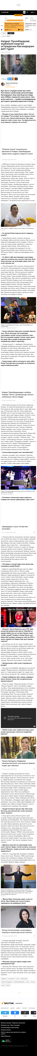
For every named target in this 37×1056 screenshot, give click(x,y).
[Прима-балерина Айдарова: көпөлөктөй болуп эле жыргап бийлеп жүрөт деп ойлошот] (18, 748)
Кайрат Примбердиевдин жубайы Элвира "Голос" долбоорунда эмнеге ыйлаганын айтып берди (17, 394)
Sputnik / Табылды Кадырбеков (9, 75)
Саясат (12, 1008)
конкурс (33, 982)
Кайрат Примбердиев (7, 982)
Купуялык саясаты (6, 1030)
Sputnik (4, 229)
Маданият (4, 978)
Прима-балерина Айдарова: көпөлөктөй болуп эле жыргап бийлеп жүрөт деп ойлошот (18, 763)
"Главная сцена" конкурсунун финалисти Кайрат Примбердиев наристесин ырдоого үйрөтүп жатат (17, 151)
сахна (3, 985)
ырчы (27, 982)
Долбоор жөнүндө (6, 1023)
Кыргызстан (11, 978)
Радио (18, 1008)
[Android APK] (6, 1041)
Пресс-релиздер (15, 1025)
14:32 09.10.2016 (5, 52)
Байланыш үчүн (5, 1025)
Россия (8, 985)
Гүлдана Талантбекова (19, 982)
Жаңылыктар (24, 978)
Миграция (31, 1008)
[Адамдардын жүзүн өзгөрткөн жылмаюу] (18, 513)
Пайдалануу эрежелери (18, 1023)
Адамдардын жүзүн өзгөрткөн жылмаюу (15, 527)
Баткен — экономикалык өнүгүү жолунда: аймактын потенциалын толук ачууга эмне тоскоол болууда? (14, 28)
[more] (34, 159)
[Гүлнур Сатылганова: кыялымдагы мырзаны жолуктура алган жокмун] (18, 917)
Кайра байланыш (5, 1036)
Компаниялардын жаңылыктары (10, 1027)
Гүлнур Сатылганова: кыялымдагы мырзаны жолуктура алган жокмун (17, 931)
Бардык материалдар (10, 87)
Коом (17, 978)
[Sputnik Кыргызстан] (5, 13)
